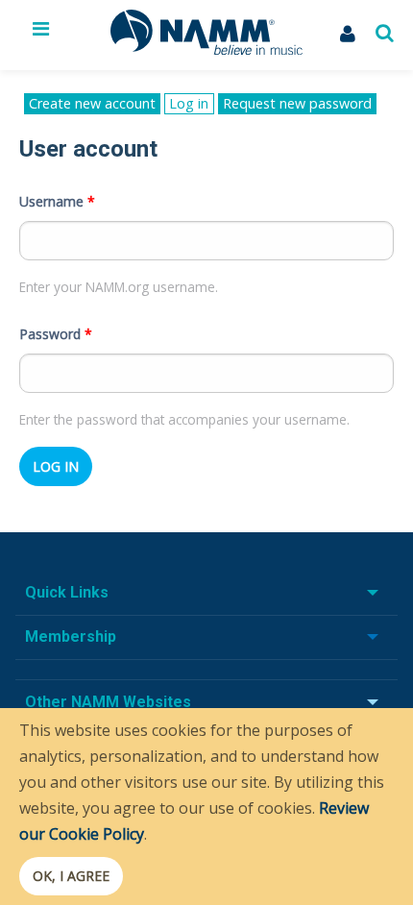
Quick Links (67, 592)
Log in (191, 104)
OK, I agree (71, 876)
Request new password (297, 103)
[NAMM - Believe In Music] (206, 49)
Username (57, 201)
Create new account (92, 103)
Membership (70, 636)
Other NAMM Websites (108, 702)
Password (55, 334)
